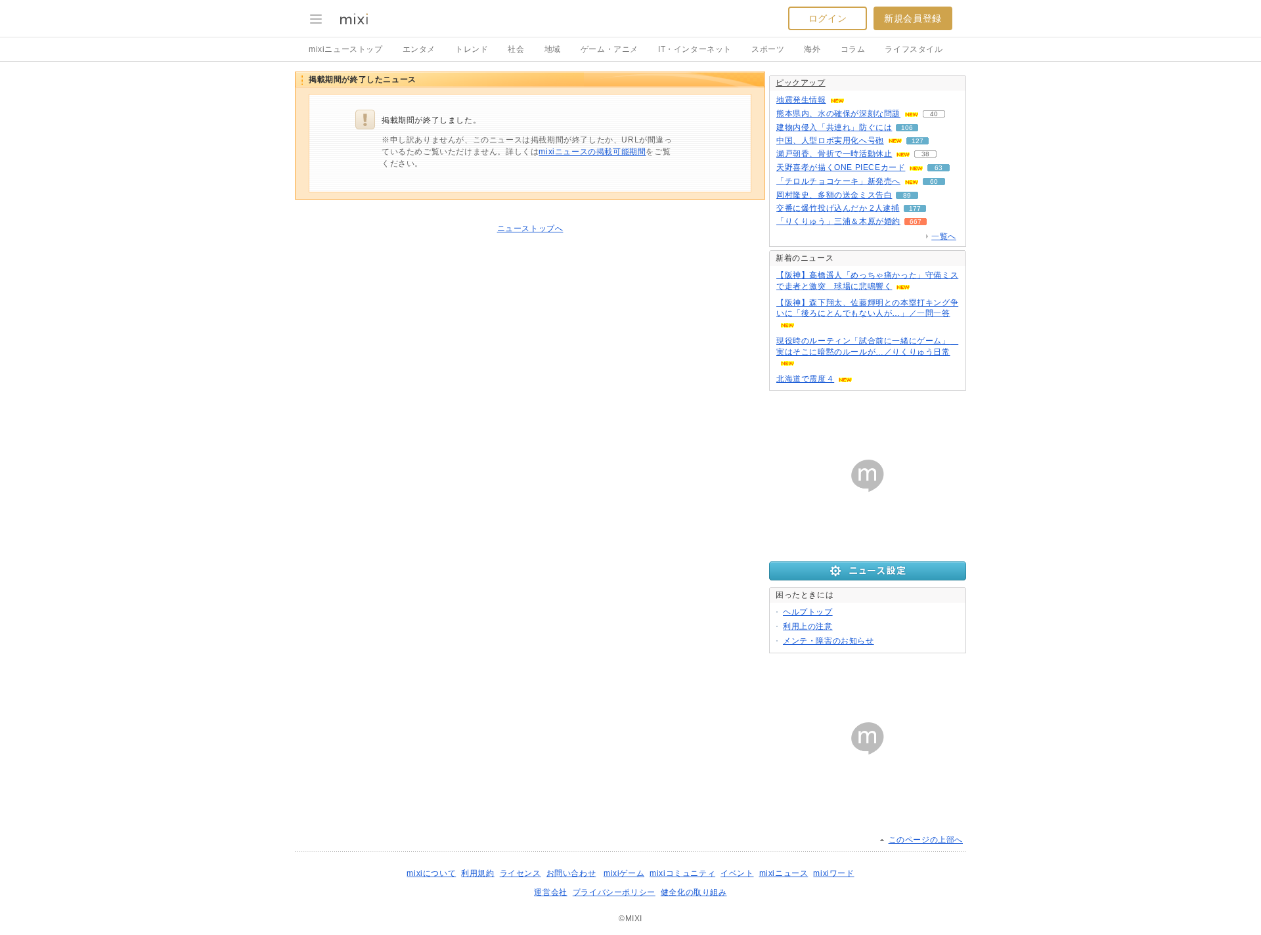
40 (934, 114)
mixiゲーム (624, 873)
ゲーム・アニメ (609, 49)
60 (934, 181)
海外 (812, 49)
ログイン (827, 18)
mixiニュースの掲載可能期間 (592, 151)
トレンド (471, 49)
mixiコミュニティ (682, 873)
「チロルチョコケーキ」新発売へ (838, 181)
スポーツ (767, 49)
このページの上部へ (926, 839)
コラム (853, 49)
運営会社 (550, 892)
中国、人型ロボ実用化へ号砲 (830, 140)
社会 (516, 49)
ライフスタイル (913, 49)
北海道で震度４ (805, 378)
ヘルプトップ (808, 612)
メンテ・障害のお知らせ (828, 640)
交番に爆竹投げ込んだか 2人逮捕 (838, 208)
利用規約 (477, 873)
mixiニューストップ (346, 49)
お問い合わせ (571, 873)
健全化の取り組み (694, 892)
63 (938, 167)
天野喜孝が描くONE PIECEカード (840, 167)
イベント (736, 873)
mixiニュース (783, 873)
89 (907, 195)
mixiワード (833, 873)
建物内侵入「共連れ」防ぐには (834, 127)
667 (915, 221)
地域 (552, 49)
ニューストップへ (530, 228)
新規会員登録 (913, 18)
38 (925, 154)
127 (917, 140)
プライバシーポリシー (614, 892)
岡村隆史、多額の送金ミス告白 (834, 195)
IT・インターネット (695, 49)
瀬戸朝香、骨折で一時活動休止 (834, 153)
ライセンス (520, 873)
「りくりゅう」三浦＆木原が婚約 (838, 221)
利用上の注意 (808, 626)
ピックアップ (801, 82)
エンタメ (419, 49)
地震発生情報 (801, 99)
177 (915, 208)
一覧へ (943, 236)
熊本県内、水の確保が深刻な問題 (838, 113)
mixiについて (431, 873)
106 (907, 127)
